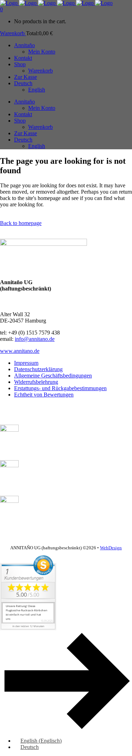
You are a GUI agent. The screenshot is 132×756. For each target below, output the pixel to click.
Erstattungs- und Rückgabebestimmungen (60, 388)
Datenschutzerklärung (38, 369)
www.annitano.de (19, 351)
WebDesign (111, 547)
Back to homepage (21, 223)
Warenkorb (13, 33)
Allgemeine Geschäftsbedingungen (53, 376)
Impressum (26, 363)
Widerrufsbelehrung (36, 382)
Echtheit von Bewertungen (44, 395)
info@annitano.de (35, 339)
